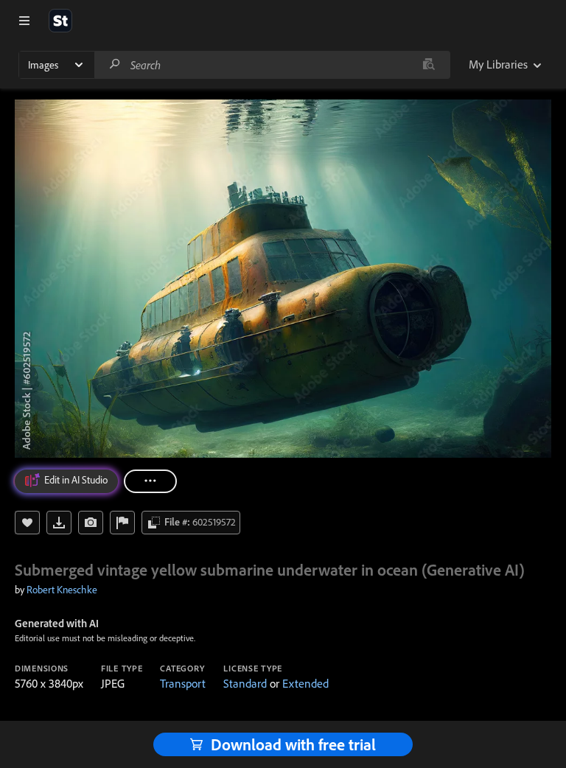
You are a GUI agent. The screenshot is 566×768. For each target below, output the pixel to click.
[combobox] (272, 65)
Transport (183, 683)
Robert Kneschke (62, 589)
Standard (245, 683)
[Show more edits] (150, 481)
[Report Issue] (122, 522)
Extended (305, 683)
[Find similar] (428, 64)
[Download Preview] (58, 522)
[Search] (115, 64)
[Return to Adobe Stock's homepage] (60, 20)
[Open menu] (24, 20)
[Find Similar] (90, 522)
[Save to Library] (27, 522)
